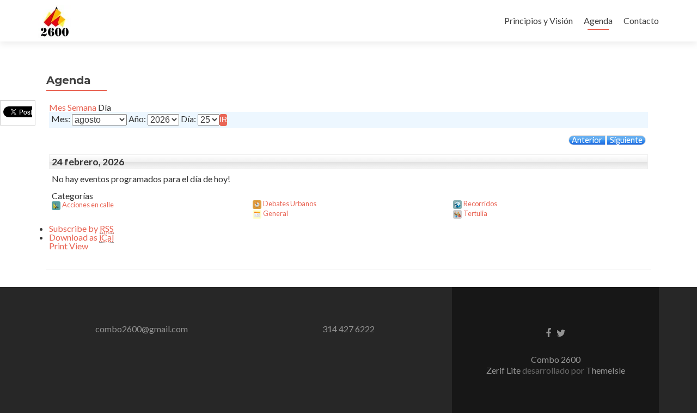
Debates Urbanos (289, 203)
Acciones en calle (88, 204)
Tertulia (475, 213)
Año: (137, 119)
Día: (188, 119)
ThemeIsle (605, 370)
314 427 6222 (348, 329)
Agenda (598, 20)
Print (68, 246)
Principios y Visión (538, 20)
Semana (82, 107)
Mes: (60, 119)
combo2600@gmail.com (141, 329)
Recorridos (480, 203)
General (275, 213)
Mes (57, 107)
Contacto (641, 20)
